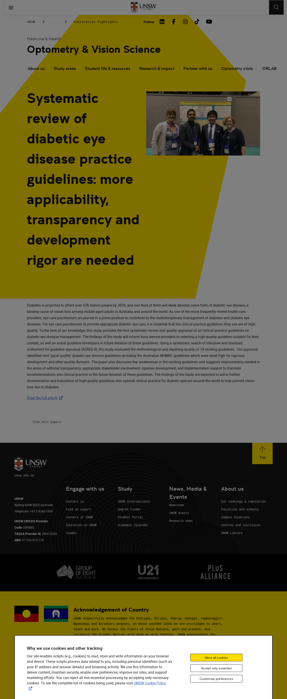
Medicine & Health (44, 38)
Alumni (71, 533)
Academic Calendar (133, 525)
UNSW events (179, 513)
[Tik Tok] (197, 21)
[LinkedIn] (162, 21)
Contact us (75, 501)
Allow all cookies (216, 657)
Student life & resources (107, 68)
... (54, 22)
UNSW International (134, 501)
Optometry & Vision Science (94, 49)
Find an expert (78, 509)
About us (36, 68)
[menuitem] (36, 69)
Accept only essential (216, 668)
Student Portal (130, 517)
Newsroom (176, 505)
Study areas (65, 68)
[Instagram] (185, 21)
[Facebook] (173, 21)
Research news (181, 521)
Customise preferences (216, 678)
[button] (262, 453)
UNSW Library (232, 533)
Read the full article (46, 397)
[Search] (276, 7)
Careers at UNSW (79, 517)
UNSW (31, 22)
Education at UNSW (81, 525)
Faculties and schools (240, 509)
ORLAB (269, 68)
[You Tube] (208, 21)
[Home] (143, 7)
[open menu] (11, 7)
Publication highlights (95, 22)
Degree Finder (129, 509)
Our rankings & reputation (243, 501)
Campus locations (235, 517)
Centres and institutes (241, 525)
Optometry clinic (237, 68)
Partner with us (197, 68)
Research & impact (156, 68)
